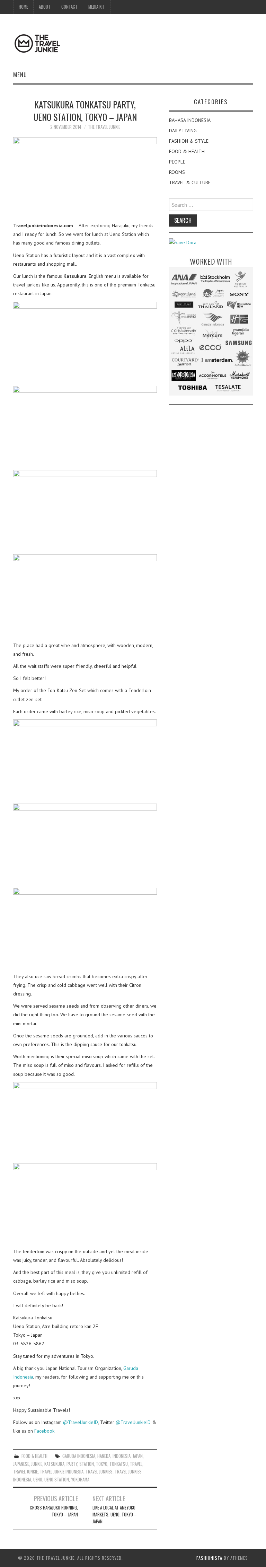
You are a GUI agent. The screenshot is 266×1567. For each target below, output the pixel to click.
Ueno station (56, 1479)
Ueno (37, 1479)
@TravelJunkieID (80, 1422)
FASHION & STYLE (189, 141)
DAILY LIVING (183, 130)
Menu (20, 74)
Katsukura (54, 1464)
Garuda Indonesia (78, 1456)
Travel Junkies (99, 1471)
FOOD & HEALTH (34, 1456)
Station (86, 1464)
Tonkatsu (118, 1464)
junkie (36, 1464)
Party (71, 1464)
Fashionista (209, 1558)
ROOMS (177, 172)
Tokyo (101, 1464)
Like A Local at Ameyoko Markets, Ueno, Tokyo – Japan (114, 1514)
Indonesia (122, 1456)
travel (136, 1464)
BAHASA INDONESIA (190, 120)
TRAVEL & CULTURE (190, 182)
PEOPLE (177, 162)
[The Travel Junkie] (37, 43)
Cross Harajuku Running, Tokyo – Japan (54, 1511)
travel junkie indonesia (61, 1471)
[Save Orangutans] (182, 242)
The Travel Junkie (104, 127)
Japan (138, 1456)
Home (23, 6)
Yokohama (80, 1479)
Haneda (103, 1456)
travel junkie (25, 1471)
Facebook (44, 1431)
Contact (69, 6)
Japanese (21, 1464)
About (45, 6)
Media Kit (96, 6)
